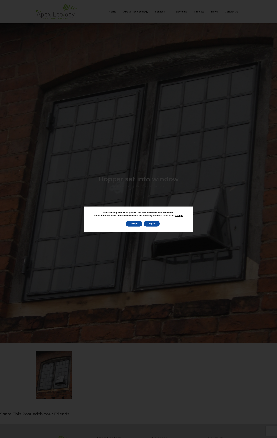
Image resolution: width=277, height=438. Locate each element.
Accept (134, 223)
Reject (151, 223)
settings (179, 215)
